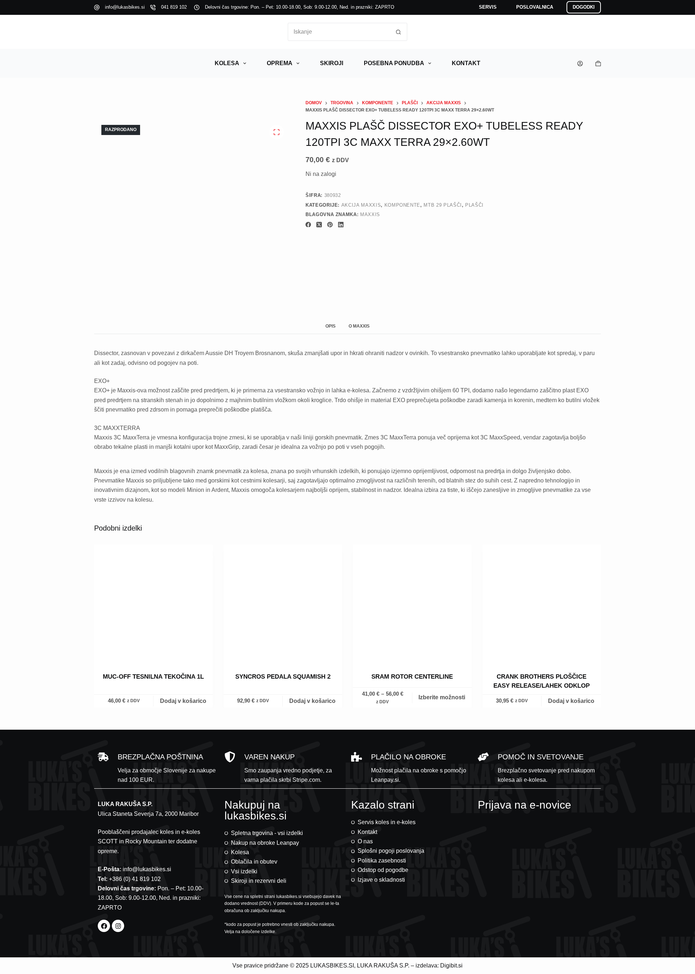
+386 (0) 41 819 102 (135, 879)
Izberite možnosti (441, 698)
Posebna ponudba (394, 63)
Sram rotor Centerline (412, 676)
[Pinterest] (330, 224)
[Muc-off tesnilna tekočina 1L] (153, 603)
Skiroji (331, 63)
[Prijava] (580, 63)
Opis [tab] (330, 326)
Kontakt (466, 63)
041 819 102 (174, 7)
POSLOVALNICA (534, 7)
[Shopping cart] (598, 63)
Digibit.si (451, 965)
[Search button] (398, 32)
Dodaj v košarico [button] (183, 701)
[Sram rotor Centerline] (412, 603)
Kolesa (227, 63)
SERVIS (488, 7)
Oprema (279, 63)
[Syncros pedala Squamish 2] (283, 603)
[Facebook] (308, 224)
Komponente (402, 205)
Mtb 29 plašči (443, 205)
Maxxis (370, 214)
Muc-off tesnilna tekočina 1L (153, 676)
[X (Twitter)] (319, 224)
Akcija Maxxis (361, 205)
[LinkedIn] (341, 224)
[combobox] (338, 32)
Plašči (474, 205)
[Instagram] (118, 926)
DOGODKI (584, 7)
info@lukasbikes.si (125, 7)
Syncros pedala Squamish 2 (282, 676)
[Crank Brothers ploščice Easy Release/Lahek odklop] (542, 603)
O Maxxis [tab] (359, 326)
